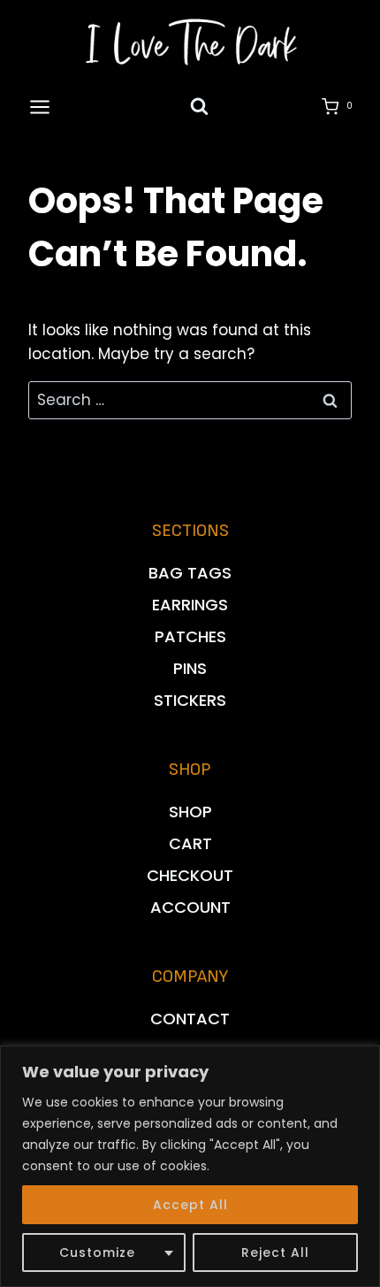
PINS (190, 668)
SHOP (190, 812)
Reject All (275, 1252)
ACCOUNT (190, 907)
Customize (97, 1252)
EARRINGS (190, 605)
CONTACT (190, 1018)
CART (190, 843)
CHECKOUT (190, 875)
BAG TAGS (190, 573)
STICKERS (190, 700)
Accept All (190, 1205)
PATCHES (190, 636)
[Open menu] (40, 106)
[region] (190, 1166)
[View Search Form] (199, 106)
